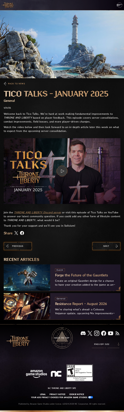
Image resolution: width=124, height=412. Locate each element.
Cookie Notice (76, 394)
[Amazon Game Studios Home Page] (36, 374)
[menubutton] (119, 5)
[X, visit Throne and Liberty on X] (90, 333)
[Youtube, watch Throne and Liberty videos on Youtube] (110, 334)
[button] (62, 171)
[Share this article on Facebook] (22, 233)
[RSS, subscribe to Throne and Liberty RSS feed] (117, 333)
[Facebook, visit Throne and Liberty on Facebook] (103, 334)
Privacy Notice (57, 394)
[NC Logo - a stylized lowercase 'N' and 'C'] (56, 374)
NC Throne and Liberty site (62, 388)
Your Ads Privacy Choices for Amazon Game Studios (59, 397)
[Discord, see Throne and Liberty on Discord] (83, 333)
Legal (43, 394)
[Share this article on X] (16, 233)
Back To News (16, 84)
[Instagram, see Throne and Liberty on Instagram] (96, 334)
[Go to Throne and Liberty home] (8, 5)
